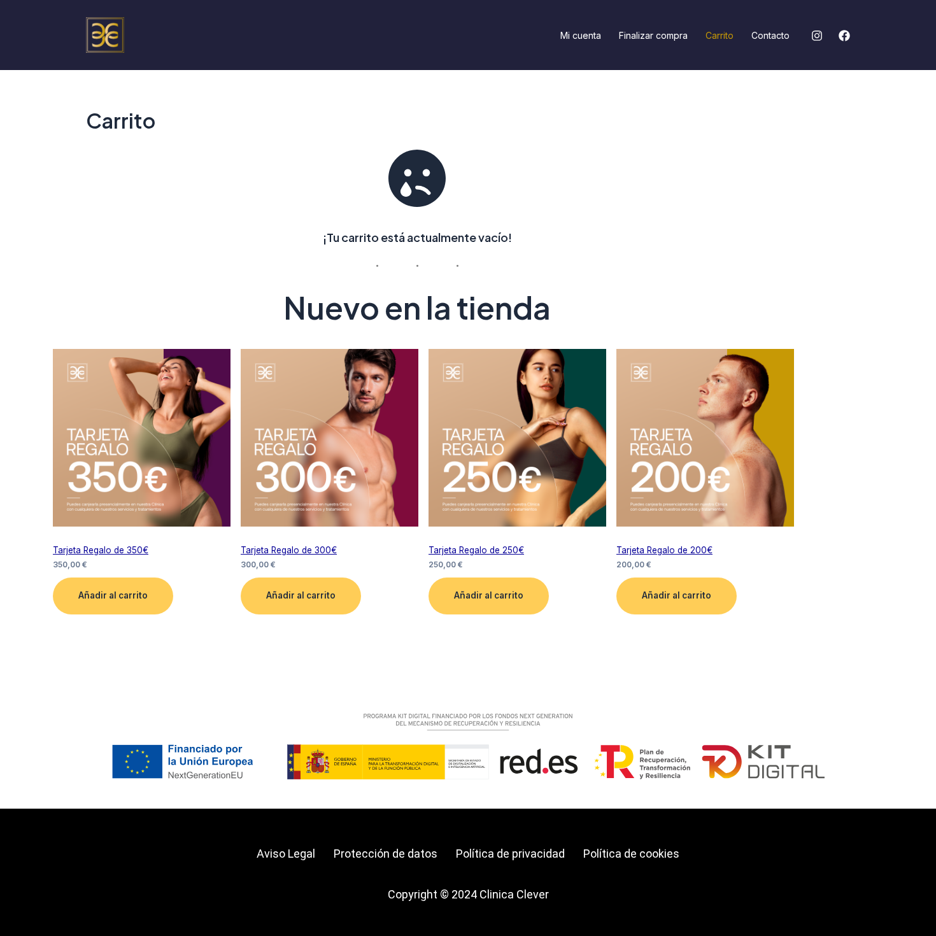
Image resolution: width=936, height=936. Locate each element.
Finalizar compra (653, 35)
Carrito (720, 35)
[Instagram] (817, 35)
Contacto (770, 35)
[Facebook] (844, 35)
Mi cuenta (580, 35)
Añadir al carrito (113, 595)
